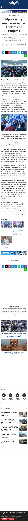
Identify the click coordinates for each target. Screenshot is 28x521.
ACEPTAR (4, 518)
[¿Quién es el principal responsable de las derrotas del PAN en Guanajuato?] (18, 224)
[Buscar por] (26, 7)
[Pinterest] (9, 52)
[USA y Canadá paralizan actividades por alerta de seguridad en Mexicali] (23, 421)
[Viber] (25, 52)
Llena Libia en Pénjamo (6, 227)
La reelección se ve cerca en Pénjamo (5, 244)
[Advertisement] (14, 288)
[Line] (25, 55)
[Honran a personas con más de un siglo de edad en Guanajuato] (23, 414)
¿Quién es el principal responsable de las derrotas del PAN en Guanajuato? (18, 229)
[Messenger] (15, 52)
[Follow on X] (13, 48)
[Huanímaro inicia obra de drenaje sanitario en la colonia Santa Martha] (23, 434)
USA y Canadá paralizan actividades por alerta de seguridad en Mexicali (8, 421)
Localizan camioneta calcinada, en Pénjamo (7, 440)
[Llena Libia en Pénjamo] (6, 224)
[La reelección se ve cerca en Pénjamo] (6, 239)
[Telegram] (22, 52)
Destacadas (16, 15)
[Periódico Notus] (14, 3)
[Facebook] (3, 52)
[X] (6, 52)
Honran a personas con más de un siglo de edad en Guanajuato (9, 414)
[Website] (12, 315)
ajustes (20, 516)
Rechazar (11, 518)
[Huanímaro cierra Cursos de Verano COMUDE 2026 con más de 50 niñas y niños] (23, 428)
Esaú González (10, 48)
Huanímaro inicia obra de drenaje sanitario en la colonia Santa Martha (9, 434)
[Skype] (12, 52)
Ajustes (17, 518)
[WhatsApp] (19, 52)
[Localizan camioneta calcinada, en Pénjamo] (23, 441)
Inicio (11, 15)
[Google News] (14, 260)
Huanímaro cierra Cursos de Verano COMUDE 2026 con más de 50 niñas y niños (9, 427)
